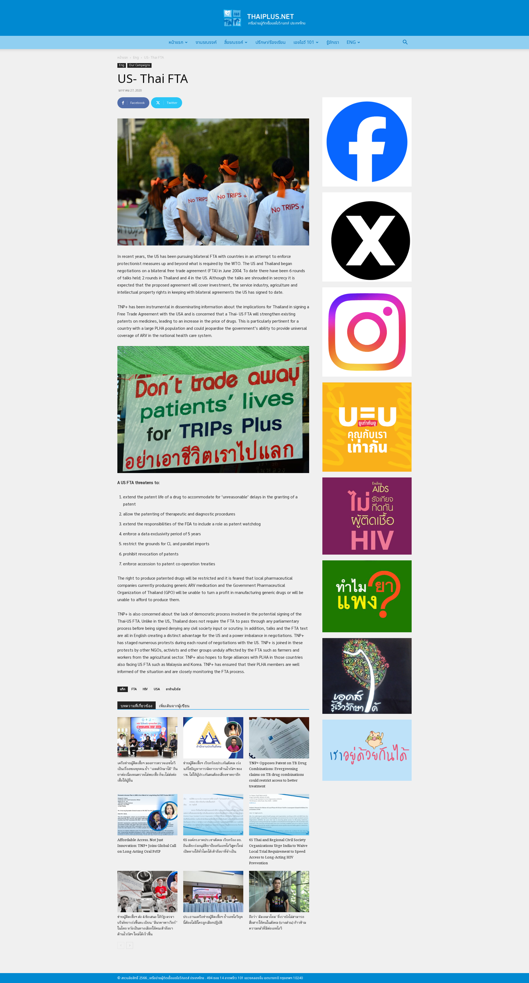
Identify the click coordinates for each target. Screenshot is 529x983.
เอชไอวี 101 (303, 42)
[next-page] (129, 945)
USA (157, 689)
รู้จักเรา (332, 42)
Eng (351, 42)
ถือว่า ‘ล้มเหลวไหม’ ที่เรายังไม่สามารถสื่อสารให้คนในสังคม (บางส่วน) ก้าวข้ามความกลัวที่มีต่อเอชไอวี (277, 922)
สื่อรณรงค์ (233, 42)
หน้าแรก (176, 42)
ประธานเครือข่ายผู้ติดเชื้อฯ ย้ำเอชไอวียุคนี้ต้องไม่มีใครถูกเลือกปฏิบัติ (213, 920)
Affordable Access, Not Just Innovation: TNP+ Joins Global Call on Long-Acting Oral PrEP (146, 846)
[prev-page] (120, 945)
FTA (134, 689)
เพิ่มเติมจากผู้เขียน (174, 706)
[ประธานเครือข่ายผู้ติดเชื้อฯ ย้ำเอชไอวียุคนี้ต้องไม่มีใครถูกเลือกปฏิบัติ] (213, 891)
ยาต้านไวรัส (173, 689)
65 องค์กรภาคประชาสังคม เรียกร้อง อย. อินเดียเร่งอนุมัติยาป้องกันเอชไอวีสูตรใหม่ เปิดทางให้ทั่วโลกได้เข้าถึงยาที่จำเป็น (213, 846)
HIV (145, 689)
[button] (405, 42)
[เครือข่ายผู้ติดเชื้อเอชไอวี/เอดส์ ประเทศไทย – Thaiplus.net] (264, 18)
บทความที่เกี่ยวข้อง (136, 706)
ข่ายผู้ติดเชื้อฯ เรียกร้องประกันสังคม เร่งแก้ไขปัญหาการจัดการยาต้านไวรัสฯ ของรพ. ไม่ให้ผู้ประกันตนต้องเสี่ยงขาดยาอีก (212, 769)
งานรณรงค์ (206, 42)
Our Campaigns (139, 65)
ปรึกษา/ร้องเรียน (270, 42)
